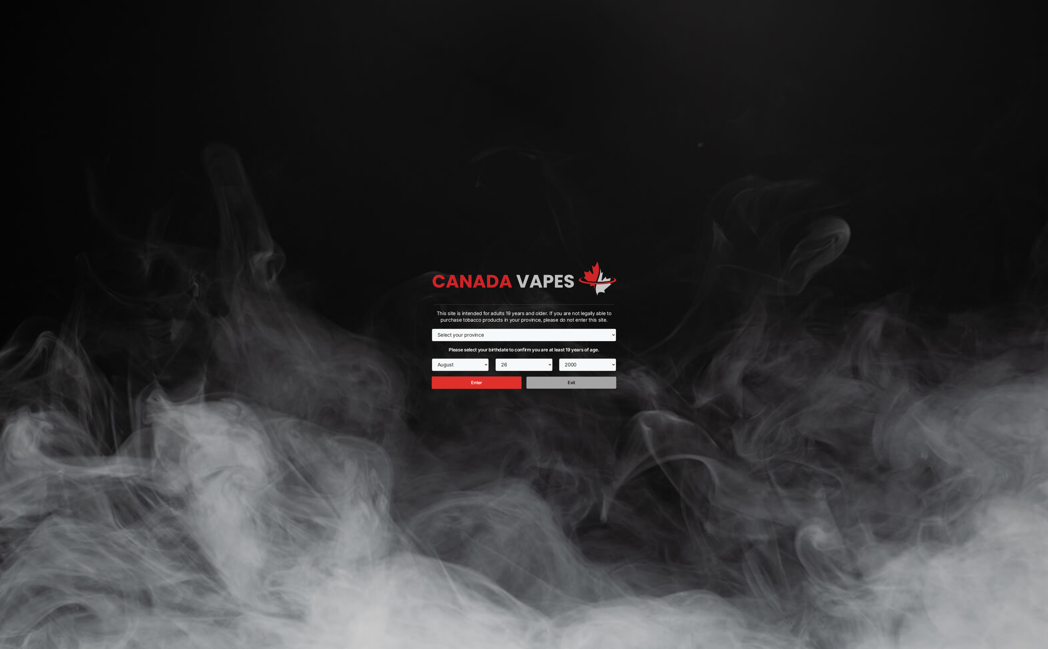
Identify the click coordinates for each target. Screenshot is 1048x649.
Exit (571, 382)
